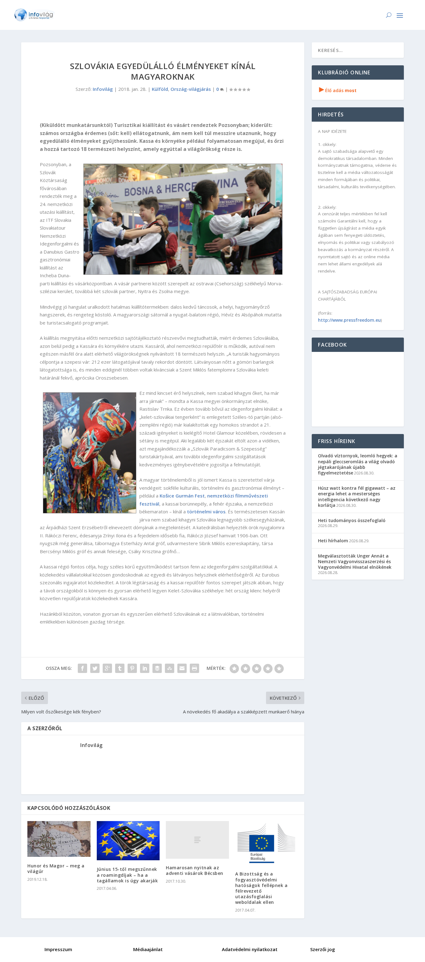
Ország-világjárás (190, 89)
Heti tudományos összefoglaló (351, 520)
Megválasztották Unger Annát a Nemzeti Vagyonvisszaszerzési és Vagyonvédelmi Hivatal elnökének (354, 561)
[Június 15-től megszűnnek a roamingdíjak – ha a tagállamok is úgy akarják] (128, 841)
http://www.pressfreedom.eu (349, 320)
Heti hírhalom (333, 541)
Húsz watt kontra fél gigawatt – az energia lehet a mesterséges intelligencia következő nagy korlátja (356, 496)
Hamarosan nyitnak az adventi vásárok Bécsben (194, 870)
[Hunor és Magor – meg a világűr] (59, 839)
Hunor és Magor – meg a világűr (55, 868)
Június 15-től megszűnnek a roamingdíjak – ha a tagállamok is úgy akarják (127, 874)
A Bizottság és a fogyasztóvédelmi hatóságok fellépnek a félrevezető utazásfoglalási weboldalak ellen (261, 888)
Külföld (160, 89)
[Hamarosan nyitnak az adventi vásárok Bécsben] (197, 840)
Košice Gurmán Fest (182, 496)
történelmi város (206, 511)
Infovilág (103, 89)
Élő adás (338, 90)
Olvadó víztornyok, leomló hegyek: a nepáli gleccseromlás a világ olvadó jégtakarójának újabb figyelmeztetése (357, 464)
